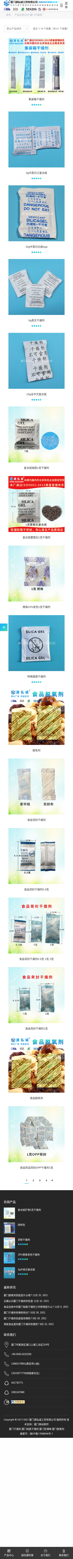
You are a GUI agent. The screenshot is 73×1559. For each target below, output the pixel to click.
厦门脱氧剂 (58, 1429)
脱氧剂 (36, 750)
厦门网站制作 (41, 1424)
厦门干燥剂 (15, 1429)
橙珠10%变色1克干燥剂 (36, 606)
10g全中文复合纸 (36, 394)
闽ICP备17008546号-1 (41, 1433)
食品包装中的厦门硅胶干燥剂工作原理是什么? (29, 1306)
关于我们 (45, 1555)
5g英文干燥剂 (36, 320)
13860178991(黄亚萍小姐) (25, 1363)
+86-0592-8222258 (21, 1354)
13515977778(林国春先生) (25, 1373)
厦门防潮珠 (45, 1429)
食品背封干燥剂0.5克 (36, 889)
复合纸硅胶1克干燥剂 (36, 467)
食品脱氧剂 (36, 1098)
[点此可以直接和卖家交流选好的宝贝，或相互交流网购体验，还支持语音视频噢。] (19, 1401)
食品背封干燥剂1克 (36, 1028)
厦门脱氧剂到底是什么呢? (18, 1295)
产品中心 (9, 1555)
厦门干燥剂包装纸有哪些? (18, 1318)
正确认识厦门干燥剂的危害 (18, 1301)
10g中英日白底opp (36, 246)
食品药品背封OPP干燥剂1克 (36, 1167)
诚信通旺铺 (27, 1555)
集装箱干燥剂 (36, 99)
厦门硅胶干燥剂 (30, 1429)
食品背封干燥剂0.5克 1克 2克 (36, 958)
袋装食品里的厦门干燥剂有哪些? (21, 1324)
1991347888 (17, 1392)
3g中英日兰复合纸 (36, 172)
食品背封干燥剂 (36, 819)
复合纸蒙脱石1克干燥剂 (36, 537)
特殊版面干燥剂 (36, 676)
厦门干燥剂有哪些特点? (16, 1312)
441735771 (17, 1382)
